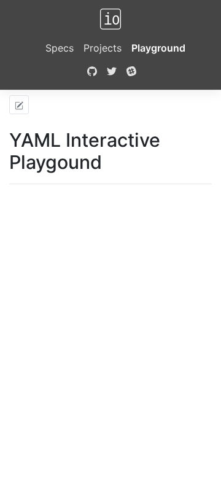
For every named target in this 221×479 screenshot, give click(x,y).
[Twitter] (111, 72)
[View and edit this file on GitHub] (19, 104)
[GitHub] (90, 72)
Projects (102, 48)
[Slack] (131, 72)
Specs (59, 48)
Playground (158, 48)
